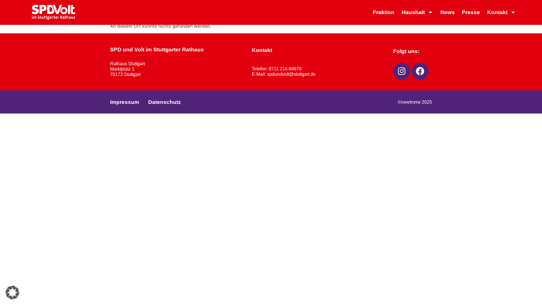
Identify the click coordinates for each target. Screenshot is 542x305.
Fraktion (383, 12)
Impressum (124, 102)
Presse (471, 12)
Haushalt (413, 12)
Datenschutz (164, 102)
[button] (12, 292)
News (447, 12)
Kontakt (497, 12)
